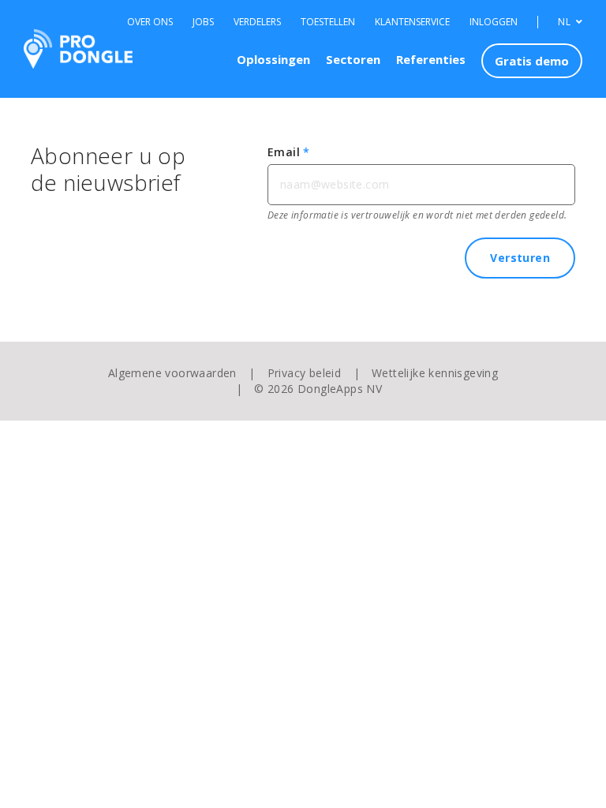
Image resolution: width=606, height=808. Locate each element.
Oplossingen (273, 59)
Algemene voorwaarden (172, 372)
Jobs (203, 22)
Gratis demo (532, 61)
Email (288, 151)
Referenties (431, 59)
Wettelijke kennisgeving (435, 372)
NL (565, 22)
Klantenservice (412, 22)
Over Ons (150, 22)
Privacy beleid (304, 372)
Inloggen (493, 22)
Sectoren (353, 59)
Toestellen (328, 22)
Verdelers (257, 22)
